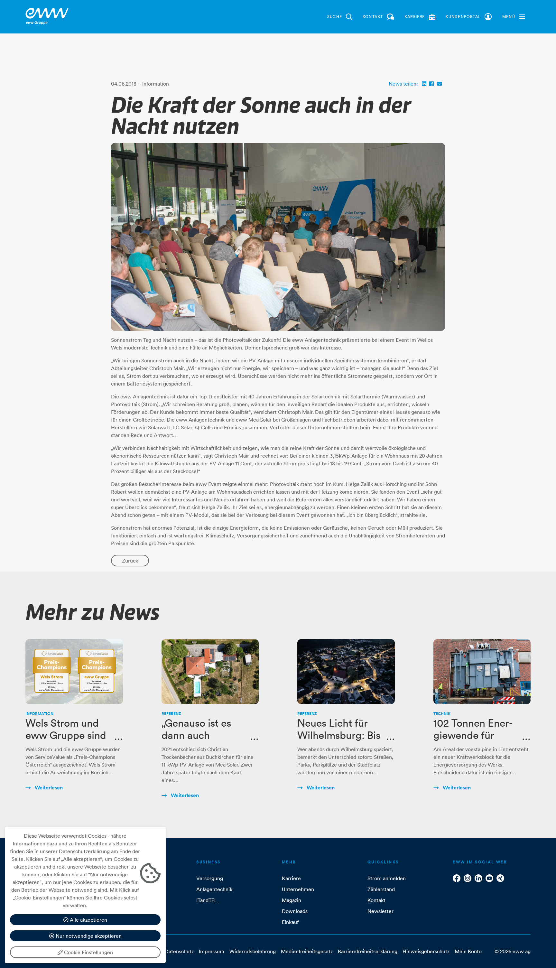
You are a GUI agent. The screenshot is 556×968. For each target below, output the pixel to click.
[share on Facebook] (431, 83)
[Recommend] (439, 83)
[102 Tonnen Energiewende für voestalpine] (482, 671)
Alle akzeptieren (88, 920)
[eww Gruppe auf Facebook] (456, 878)
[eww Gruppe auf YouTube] (489, 878)
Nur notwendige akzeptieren (88, 936)
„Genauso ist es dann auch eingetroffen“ (196, 735)
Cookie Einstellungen (88, 952)
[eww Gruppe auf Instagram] (467, 878)
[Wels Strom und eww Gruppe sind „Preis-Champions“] (74, 671)
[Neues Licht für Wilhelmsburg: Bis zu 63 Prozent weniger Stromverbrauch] (346, 671)
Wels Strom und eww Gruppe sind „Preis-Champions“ (68, 735)
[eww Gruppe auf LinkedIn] (478, 878)
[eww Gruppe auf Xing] (500, 878)
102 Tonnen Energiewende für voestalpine (473, 735)
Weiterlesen (48, 787)
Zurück (130, 560)
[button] (514, 17)
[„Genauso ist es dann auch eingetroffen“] (210, 671)
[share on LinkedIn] (424, 83)
